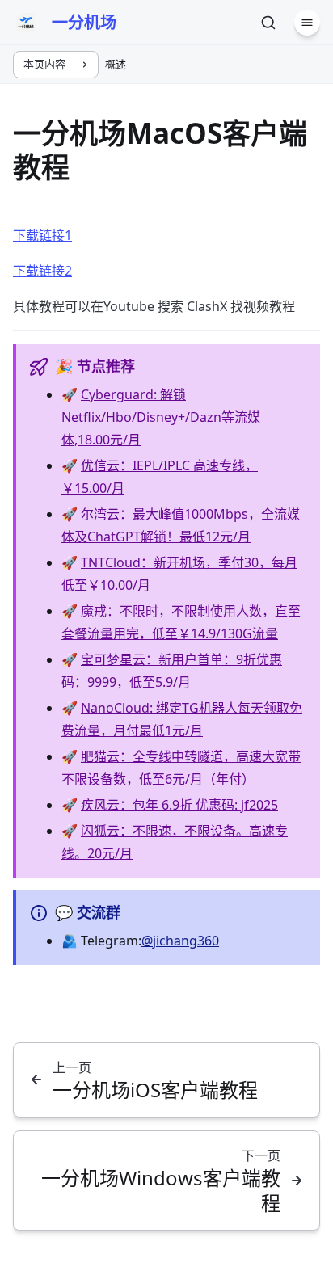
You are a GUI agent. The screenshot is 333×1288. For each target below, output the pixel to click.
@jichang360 (180, 940)
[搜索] (268, 22)
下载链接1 (42, 235)
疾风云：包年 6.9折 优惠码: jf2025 (179, 805)
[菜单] (307, 23)
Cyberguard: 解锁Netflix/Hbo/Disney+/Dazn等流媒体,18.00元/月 (160, 416)
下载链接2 (42, 271)
